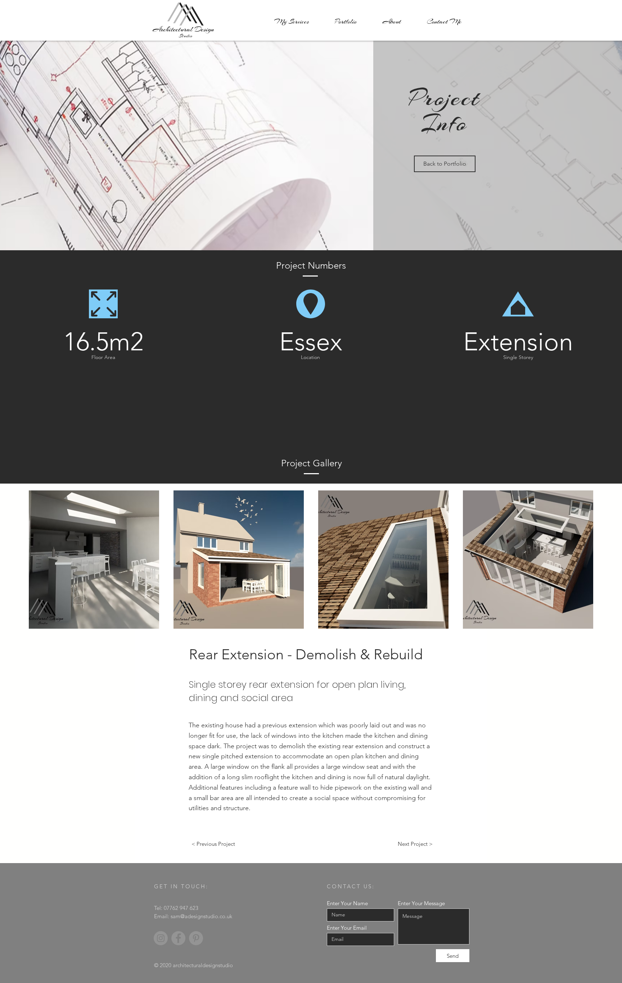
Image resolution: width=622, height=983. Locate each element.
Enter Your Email (347, 927)
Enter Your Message (421, 903)
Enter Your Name (347, 903)
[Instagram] (161, 938)
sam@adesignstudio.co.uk (201, 916)
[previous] (42, 563)
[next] (580, 563)
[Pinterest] (196, 938)
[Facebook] (178, 938)
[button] (94, 559)
